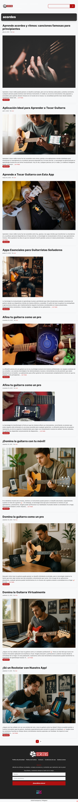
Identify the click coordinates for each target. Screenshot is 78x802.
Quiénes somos (61, 759)
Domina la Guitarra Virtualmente (24, 592)
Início (15, 4)
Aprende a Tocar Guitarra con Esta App (28, 174)
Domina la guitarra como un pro (23, 516)
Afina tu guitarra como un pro (22, 317)
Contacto (40, 759)
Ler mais (20, 97)
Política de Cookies (31, 759)
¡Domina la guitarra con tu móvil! (24, 441)
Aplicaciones (23, 4)
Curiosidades (17, 8)
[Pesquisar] (73, 6)
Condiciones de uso (50, 759)
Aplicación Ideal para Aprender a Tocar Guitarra (34, 107)
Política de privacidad (18, 759)
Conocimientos (34, 4)
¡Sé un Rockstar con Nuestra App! (25, 667)
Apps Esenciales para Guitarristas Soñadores (32, 250)
